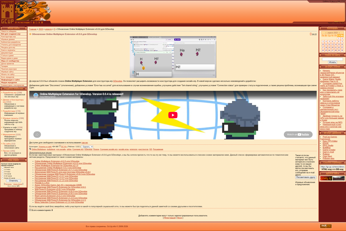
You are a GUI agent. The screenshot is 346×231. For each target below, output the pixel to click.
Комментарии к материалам (12, 85)
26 (329, 50)
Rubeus (326, 154)
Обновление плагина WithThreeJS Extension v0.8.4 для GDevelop (65, 174)
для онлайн (61, 149)
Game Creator (329, 150)
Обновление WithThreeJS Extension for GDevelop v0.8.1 (60, 187)
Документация (7, 53)
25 (326, 50)
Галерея (4, 66)
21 (336, 47)
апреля (48, 29)
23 (342, 47)
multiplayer (51, 149)
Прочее (6, 151)
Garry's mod (328, 152)
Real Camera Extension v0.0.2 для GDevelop (55, 196)
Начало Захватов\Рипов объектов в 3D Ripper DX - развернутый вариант (332, 73)
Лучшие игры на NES (332, 122)
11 (326, 44)
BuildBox (327, 148)
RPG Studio (328, 145)
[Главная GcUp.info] (7, 23)
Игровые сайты (7, 72)
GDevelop (117, 81)
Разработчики (9, 111)
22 (339, 47)
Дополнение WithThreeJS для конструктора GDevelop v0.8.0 (62, 172)
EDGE (326, 143)
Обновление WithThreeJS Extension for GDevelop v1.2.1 (60, 200)
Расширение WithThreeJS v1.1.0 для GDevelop (56, 181)
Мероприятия (9, 134)
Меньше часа (9, 167)
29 (339, 50)
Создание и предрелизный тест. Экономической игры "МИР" (329, 110)
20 (332, 47)
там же (84, 143)
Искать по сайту (7, 74)
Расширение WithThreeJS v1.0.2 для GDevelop (56, 178)
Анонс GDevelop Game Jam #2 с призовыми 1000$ (58, 185)
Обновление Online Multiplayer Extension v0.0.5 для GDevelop (63, 163)
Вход (179, 218)
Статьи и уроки (7, 56)
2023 (41, 29)
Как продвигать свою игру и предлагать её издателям (331, 92)
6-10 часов (8, 176)
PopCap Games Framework (328, 138)
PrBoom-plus (328, 158)
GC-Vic (64, 147)
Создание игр (77, 149)
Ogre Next (327, 156)
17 (323, 47)
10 (323, 44)
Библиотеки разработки (10, 42)
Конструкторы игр (8, 37)
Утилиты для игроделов (11, 45)
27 (332, 50)
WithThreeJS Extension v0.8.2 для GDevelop (55, 189)
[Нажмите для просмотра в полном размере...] (173, 77)
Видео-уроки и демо (9, 58)
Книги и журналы (8, 50)
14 (336, 44)
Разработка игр (9, 92)
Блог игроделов (7, 77)
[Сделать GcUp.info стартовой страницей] (33, 23)
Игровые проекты (10, 118)
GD (150, 149)
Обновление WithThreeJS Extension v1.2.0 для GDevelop (61, 198)
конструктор (143, 149)
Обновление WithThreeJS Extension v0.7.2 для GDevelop (61, 170)
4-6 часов (7, 174)
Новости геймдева (8, 31)
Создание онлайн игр (108, 149)
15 (339, 44)
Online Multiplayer (39, 149)
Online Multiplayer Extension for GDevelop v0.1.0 (56, 165)
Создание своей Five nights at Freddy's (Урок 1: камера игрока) (331, 85)
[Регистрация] (23, 23)
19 (329, 47)
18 (326, 47)
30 (342, 50)
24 (323, 50)
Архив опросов (17, 184)
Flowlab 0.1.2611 (42, 183)
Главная (32, 29)
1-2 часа (7, 169)
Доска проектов (7, 64)
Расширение (158, 149)
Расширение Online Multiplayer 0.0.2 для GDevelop (58, 168)
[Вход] (31, 23)
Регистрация (170, 218)
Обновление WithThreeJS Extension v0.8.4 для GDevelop (61, 191)
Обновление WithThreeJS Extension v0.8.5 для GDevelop (61, 194)
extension (133, 149)
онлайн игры (124, 149)
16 (342, 44)
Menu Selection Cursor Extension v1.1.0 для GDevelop (59, 202)
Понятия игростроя (9, 69)
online (69, 149)
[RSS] (42, 23)
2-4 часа (7, 171)
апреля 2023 (332, 33)
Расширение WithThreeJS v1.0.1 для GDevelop (56, 176)
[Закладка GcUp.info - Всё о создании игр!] (36, 23)
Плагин (96, 149)
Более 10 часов (9, 178)
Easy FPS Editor (330, 141)
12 (329, 44)
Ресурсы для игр (8, 47)
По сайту (7, 144)
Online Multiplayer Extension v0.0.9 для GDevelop (57, 161)
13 (332, 44)
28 (336, 50)
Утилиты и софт (10, 127)
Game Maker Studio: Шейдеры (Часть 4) (330, 80)
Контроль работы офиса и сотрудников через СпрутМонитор (330, 103)
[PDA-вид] (39, 23)
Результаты (8, 184)
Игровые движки (8, 39)
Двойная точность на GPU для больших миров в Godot (332, 118)
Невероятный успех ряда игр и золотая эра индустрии (330, 126)
